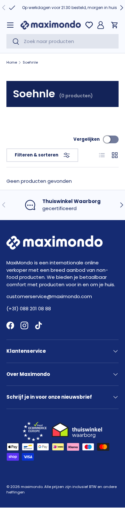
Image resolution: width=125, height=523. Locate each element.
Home (11, 62)
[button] (115, 25)
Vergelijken (86, 139)
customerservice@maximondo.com (49, 296)
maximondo (32, 486)
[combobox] (62, 41)
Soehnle (30, 62)
